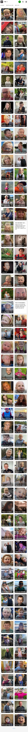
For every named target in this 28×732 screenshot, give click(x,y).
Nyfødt (2, 5)
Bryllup (17, 5)
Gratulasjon (9, 5)
